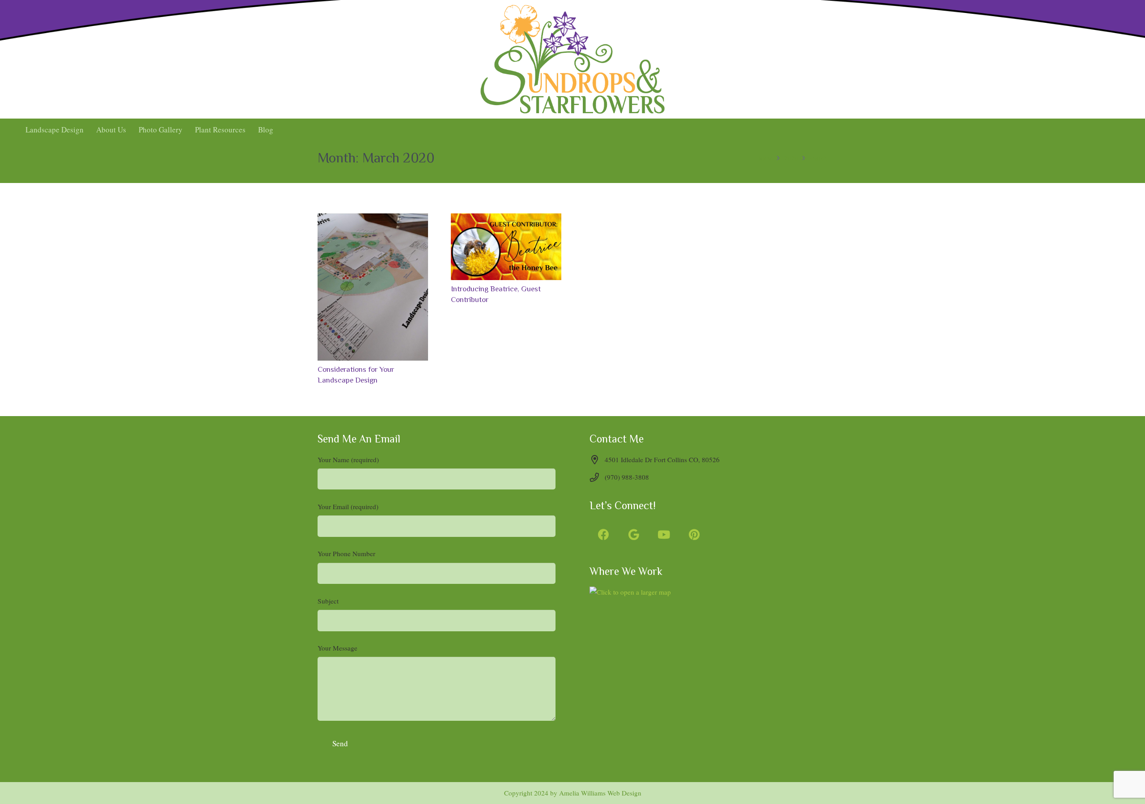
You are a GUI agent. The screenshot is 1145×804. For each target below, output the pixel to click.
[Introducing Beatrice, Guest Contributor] (506, 246)
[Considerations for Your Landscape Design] (373, 287)
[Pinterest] (694, 535)
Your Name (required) (348, 459)
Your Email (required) (348, 506)
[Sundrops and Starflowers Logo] (572, 59)
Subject (328, 600)
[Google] (634, 535)
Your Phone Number (346, 553)
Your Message (337, 647)
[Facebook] (603, 535)
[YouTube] (664, 535)
